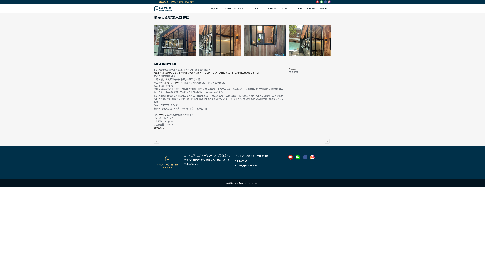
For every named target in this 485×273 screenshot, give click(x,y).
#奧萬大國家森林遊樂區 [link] (165, 73)
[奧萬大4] (310, 40)
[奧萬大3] (265, 40)
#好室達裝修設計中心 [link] (225, 73)
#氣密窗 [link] (163, 115)
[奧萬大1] (175, 40)
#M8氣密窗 (159, 128)
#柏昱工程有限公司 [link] (205, 73)
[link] (173, 83)
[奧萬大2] (220, 40)
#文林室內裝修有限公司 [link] (247, 73)
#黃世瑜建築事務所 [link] (186, 73)
